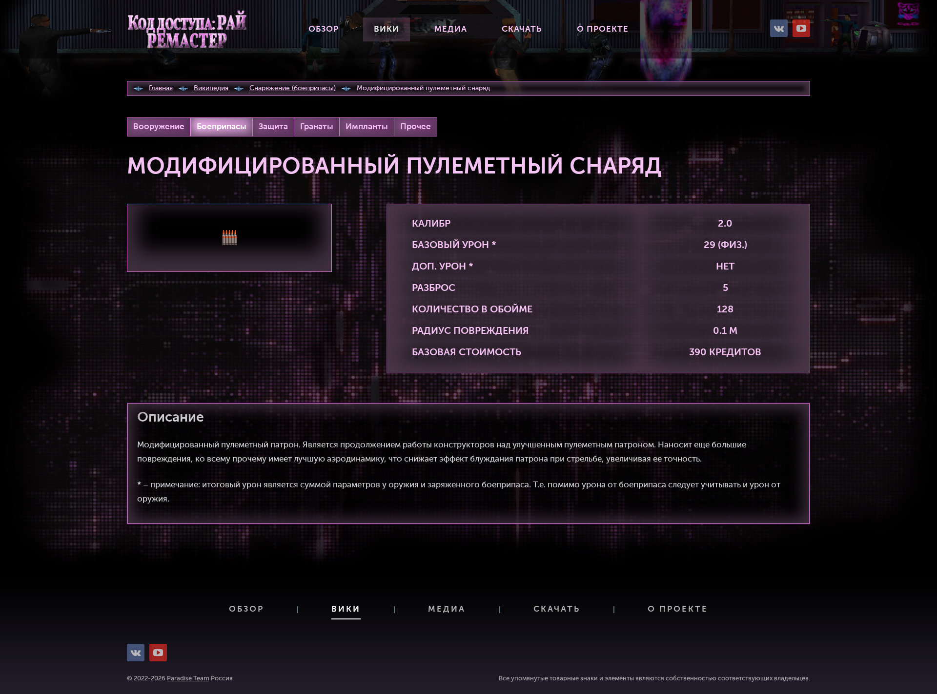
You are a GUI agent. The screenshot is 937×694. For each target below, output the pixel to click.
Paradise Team (188, 678)
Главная (161, 88)
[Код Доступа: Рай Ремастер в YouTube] (801, 28)
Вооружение (158, 127)
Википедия (211, 88)
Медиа (450, 29)
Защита (273, 127)
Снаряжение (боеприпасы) (292, 88)
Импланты (367, 127)
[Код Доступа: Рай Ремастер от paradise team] (187, 29)
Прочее (415, 127)
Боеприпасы (221, 127)
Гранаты (316, 127)
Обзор (323, 29)
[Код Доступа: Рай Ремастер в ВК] (779, 28)
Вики (386, 29)
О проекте (603, 29)
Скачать (522, 29)
